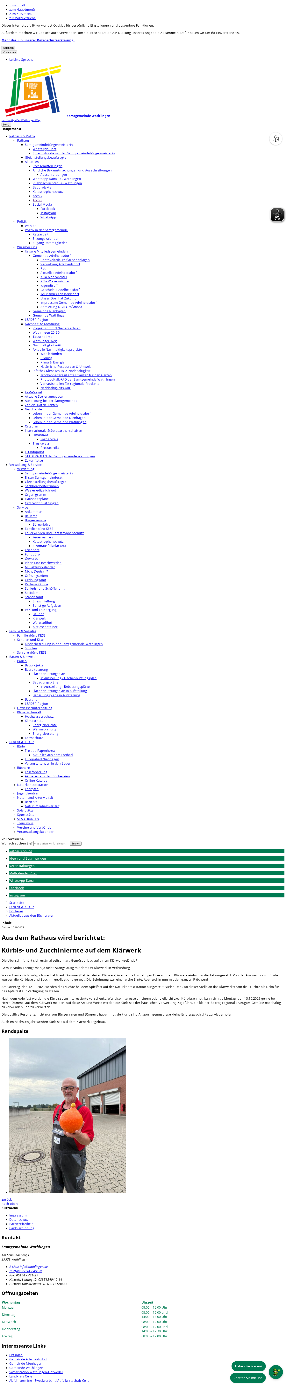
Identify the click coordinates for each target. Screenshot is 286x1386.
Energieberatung (45, 733)
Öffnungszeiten (36, 576)
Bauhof (38, 614)
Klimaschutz (34, 721)
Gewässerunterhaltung (34, 708)
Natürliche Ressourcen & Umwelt (65, 366)
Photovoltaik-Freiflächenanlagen (65, 260)
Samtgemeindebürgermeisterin (49, 145)
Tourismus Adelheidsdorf (59, 294)
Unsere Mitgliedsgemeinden (46, 251)
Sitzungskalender (46, 238)
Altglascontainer (45, 627)
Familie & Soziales (22, 631)
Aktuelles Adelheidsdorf (58, 273)
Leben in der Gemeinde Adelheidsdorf (61, 413)
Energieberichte (45, 725)
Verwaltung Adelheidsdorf (60, 264)
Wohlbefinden (51, 354)
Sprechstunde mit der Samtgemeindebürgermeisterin (74, 153)
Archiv (37, 196)
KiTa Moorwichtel (53, 277)
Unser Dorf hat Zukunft (58, 298)
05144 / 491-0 (25, 1271)
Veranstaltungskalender (35, 832)
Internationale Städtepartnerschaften (53, 430)
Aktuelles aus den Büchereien (47, 776)
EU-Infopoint (34, 452)
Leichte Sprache (21, 59)
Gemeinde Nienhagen (49, 311)
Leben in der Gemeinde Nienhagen (59, 418)
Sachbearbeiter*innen (42, 486)
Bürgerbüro (42, 524)
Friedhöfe (32, 550)
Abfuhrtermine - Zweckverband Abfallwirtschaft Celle (49, 1380)
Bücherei (24, 768)
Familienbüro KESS (39, 529)
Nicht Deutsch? (36, 571)
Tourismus (25, 823)
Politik (21, 221)
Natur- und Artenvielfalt (35, 797)
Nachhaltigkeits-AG (47, 345)
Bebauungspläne (45, 682)
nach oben (10, 1204)
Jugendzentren (28, 793)
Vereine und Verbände (34, 827)
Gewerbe (32, 558)
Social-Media (42, 204)
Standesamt (34, 597)
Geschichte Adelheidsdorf (60, 290)
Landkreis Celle (20, 1376)
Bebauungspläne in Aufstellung (56, 695)
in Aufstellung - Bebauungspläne (65, 686)
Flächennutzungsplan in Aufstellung (60, 691)
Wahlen (30, 226)
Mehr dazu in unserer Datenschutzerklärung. (38, 40)
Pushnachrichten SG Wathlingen (57, 183)
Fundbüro (32, 554)
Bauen (22, 661)
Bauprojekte (42, 187)
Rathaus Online (36, 584)
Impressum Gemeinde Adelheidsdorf (68, 302)
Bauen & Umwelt (22, 657)
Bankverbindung (21, 1228)
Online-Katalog (36, 780)
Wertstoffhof (42, 622)
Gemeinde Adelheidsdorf (52, 255)
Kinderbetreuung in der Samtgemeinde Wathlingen (64, 644)
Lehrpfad (32, 789)
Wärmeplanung (44, 729)
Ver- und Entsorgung (41, 610)
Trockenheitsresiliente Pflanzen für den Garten (76, 375)
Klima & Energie (52, 362)
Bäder (21, 746)
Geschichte (33, 409)
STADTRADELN (28, 819)
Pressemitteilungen (47, 166)
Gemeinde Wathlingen (50, 315)
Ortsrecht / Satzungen (42, 503)
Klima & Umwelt (29, 712)
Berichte (31, 802)
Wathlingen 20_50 (46, 332)
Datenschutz (19, 1219)
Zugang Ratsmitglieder (50, 243)
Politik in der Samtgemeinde (46, 230)
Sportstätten (27, 814)
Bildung (46, 358)
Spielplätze (25, 810)
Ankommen (33, 512)
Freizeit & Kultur (21, 742)
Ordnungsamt (35, 580)
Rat (43, 268)
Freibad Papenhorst (40, 750)
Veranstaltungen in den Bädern (49, 763)
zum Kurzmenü (20, 14)
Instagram (48, 213)
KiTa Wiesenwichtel (55, 281)
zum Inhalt (17, 5)
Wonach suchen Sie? (17, 843)
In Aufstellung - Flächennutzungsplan (68, 678)
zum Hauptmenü (22, 9)
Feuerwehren (43, 537)
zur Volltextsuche (22, 18)
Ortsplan (31, 426)
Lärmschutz (34, 738)
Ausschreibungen (53, 174)
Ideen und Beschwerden (43, 563)
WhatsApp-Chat (44, 149)
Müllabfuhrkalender (40, 567)
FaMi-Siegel (33, 392)
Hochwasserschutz (39, 716)
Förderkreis (49, 439)
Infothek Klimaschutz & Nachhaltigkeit (61, 371)
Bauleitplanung (36, 669)
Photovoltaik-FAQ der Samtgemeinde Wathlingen (77, 379)
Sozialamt (32, 593)
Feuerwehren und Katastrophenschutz (54, 533)
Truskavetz (41, 443)
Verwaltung (25, 469)
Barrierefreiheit (21, 1224)
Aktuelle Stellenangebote (44, 396)
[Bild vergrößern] (146, 1116)
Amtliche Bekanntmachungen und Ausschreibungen (72, 170)
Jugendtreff (49, 285)
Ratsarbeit (40, 234)
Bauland (31, 699)
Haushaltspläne (37, 499)
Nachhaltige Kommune (42, 324)
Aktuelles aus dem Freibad (53, 755)
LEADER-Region (36, 320)
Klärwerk (39, 618)
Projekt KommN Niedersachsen (57, 328)
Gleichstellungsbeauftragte (45, 157)
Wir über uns (27, 247)
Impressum (18, 1215)
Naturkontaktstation (32, 785)
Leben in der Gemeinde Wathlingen (59, 422)
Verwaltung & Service (25, 465)
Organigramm (35, 494)
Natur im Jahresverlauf (42, 806)
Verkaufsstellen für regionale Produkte (69, 384)
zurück (7, 1199)
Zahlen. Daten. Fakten (41, 405)
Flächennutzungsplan (49, 674)
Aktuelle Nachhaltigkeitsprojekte (57, 349)
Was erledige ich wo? (40, 490)
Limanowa (40, 435)
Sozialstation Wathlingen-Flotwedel (36, 1372)
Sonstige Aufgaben (47, 605)
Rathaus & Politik (22, 136)
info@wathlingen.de (28, 1267)
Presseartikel (50, 448)
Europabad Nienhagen (42, 759)
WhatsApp (48, 217)
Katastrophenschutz (48, 191)
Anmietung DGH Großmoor (61, 307)
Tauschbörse (43, 337)
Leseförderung (36, 772)
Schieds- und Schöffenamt (45, 588)
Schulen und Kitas (30, 640)
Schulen (31, 648)
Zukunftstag (34, 460)
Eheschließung (44, 601)
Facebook (47, 209)
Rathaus (23, 140)
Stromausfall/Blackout (50, 546)
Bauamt (31, 516)
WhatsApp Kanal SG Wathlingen (57, 179)
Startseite (16, 903)
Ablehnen (8, 47)
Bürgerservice (35, 520)
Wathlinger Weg (45, 341)
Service (22, 507)
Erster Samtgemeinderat (43, 477)
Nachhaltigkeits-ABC (55, 388)
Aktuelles (32, 162)
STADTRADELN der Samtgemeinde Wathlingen (60, 456)
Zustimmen (9, 52)
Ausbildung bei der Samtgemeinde (51, 401)
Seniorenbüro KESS (31, 652)
